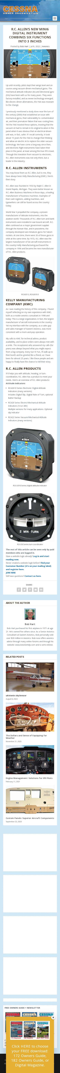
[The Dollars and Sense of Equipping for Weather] (30, 717)
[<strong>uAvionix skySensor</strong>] (30, 676)
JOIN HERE (11, 572)
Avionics (46, 46)
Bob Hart (24, 46)
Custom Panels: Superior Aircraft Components (30, 818)
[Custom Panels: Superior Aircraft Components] (30, 799)
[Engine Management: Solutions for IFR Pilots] (30, 759)
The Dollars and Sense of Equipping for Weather (26, 736)
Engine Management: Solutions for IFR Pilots (29, 778)
